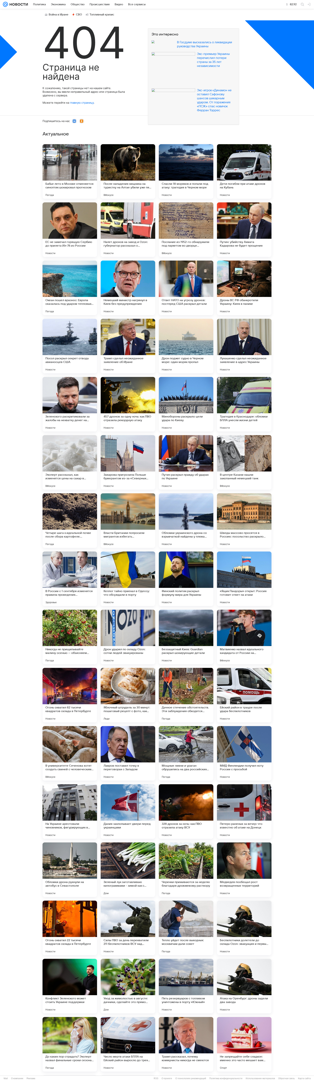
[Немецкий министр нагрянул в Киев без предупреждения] (128, 288)
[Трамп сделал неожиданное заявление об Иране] (128, 346)
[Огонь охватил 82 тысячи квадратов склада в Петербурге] (70, 695)
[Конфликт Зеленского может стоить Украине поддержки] (70, 986)
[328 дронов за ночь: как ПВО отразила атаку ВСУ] (186, 811)
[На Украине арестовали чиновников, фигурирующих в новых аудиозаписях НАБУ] (70, 811)
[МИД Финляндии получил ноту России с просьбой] (244, 753)
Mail (6, 1078)
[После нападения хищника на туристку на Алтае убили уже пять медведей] (128, 171)
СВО (79, 14)
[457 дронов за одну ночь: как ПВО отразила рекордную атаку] (128, 404)
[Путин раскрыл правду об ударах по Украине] (186, 462)
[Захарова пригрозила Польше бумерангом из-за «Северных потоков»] (128, 462)
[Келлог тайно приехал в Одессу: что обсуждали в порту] (128, 579)
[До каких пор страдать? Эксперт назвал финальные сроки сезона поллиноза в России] (70, 1044)
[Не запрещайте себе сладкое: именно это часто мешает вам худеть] (244, 1044)
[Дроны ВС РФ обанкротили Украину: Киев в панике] (244, 288)
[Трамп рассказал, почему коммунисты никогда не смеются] (186, 1044)
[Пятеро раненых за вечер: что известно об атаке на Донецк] (244, 811)
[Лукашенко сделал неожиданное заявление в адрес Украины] (244, 346)
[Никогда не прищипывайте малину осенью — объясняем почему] (70, 637)
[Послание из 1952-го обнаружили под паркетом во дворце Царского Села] (186, 229)
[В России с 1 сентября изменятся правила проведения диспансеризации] (70, 579)
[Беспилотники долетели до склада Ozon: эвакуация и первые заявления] (244, 928)
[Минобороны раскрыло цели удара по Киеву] (186, 404)
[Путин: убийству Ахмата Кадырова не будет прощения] (244, 229)
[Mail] (5, 4)
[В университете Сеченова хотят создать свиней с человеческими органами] (70, 753)
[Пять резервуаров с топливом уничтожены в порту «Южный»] (186, 986)
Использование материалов (260, 1078)
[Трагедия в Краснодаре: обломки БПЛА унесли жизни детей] (244, 404)
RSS (156, 1078)
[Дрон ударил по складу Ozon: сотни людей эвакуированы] (128, 637)
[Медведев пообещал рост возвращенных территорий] (244, 869)
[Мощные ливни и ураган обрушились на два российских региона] (186, 753)
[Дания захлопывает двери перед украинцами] (128, 811)
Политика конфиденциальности (225, 1078)
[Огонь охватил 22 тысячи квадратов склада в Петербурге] (70, 928)
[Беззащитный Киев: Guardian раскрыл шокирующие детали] (186, 637)
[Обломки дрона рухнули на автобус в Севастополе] (70, 869)
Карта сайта (304, 1078)
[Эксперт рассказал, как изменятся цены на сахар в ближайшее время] (70, 462)
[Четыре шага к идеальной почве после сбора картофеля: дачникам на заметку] (70, 520)
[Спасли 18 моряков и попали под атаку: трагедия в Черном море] (186, 171)
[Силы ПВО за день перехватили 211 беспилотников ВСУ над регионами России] (128, 928)
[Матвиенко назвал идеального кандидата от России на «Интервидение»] (244, 637)
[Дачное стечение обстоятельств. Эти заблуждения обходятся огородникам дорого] (186, 695)
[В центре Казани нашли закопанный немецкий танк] (244, 462)
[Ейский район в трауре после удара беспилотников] (244, 695)
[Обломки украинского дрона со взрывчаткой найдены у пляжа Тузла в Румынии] (186, 520)
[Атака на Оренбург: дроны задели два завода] (244, 986)
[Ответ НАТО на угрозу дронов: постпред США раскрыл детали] (186, 288)
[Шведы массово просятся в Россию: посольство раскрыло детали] (244, 520)
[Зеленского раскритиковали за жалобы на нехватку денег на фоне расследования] (70, 404)
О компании (17, 1078)
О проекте (167, 1078)
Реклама (31, 1078)
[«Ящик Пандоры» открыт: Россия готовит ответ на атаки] (244, 579)
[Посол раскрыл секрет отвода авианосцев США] (70, 346)
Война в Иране (58, 14)
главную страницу (82, 102)
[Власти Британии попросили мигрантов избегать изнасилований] (128, 520)
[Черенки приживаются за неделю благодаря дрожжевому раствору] (186, 869)
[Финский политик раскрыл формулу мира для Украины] (186, 579)
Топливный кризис (102, 14)
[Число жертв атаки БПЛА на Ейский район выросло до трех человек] (128, 1044)
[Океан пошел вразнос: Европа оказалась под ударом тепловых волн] (70, 288)
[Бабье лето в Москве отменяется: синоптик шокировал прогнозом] (70, 171)
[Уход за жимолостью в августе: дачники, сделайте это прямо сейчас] (128, 986)
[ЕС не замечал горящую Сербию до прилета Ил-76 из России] (70, 229)
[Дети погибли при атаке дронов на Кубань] (244, 171)
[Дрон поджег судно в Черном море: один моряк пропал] (186, 346)
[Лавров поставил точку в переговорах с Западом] (128, 753)
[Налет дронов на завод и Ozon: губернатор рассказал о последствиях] (128, 229)
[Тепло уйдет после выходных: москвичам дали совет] (186, 928)
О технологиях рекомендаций (190, 1078)
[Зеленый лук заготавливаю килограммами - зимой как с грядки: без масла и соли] (128, 869)
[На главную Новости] (18, 4)
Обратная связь (286, 1078)
